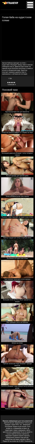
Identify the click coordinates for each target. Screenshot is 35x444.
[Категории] (30, 8)
